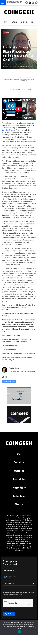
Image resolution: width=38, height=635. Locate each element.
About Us (19, 504)
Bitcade (14, 21)
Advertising (19, 470)
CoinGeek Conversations (9, 381)
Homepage (6, 79)
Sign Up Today (9, 614)
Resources (23, 21)
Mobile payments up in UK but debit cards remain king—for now (14, 3)
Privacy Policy (19, 487)
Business (6, 32)
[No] (35, 627)
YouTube (5, 316)
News (5, 21)
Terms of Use (19, 479)
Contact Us (19, 462)
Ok (19, 632)
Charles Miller (9, 64)
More (32, 21)
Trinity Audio (20, 90)
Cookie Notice (19, 496)
